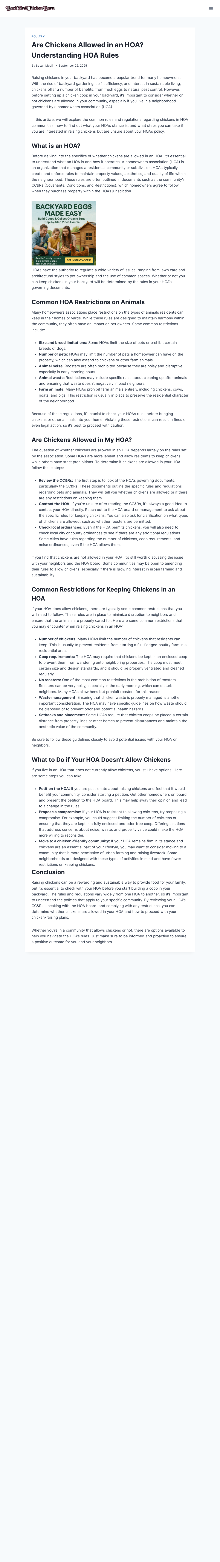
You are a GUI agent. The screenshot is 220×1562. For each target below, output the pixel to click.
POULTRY (38, 36)
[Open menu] (211, 8)
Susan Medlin (45, 65)
